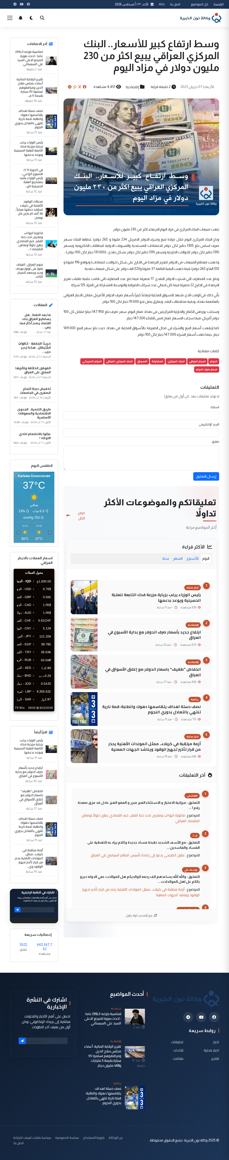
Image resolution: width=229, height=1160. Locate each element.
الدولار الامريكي (92, 361)
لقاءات (178, 1050)
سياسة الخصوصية (67, 1137)
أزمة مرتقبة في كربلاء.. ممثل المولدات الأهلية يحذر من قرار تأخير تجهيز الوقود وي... (29, 858)
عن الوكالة (116, 1137)
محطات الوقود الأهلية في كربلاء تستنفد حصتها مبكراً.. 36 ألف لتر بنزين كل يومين (29, 209)
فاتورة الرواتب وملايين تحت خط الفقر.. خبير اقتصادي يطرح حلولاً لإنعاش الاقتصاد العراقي (140, 818)
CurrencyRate (44, 714)
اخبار (216, 1042)
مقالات (178, 1058)
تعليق (215, 441)
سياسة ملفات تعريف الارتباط (32, 1137)
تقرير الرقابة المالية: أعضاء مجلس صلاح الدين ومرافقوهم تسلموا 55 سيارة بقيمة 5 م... (29, 87)
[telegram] (188, 1017)
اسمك (214, 407)
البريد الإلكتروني (209, 424)
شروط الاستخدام (93, 1137)
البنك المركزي (176, 361)
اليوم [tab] (205, 558)
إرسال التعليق (206, 476)
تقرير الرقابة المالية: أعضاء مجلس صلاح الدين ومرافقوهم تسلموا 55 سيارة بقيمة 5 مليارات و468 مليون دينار (102, 1056)
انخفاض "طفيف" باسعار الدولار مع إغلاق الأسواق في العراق (153, 671)
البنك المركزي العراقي (119, 361)
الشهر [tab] (177, 558)
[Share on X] (79, 87)
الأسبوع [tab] (192, 558)
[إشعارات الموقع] (20, 17)
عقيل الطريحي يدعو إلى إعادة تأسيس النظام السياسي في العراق (138, 855)
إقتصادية (132, 87)
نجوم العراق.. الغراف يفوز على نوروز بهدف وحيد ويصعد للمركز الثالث (29, 270)
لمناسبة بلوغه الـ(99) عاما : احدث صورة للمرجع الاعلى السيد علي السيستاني (29, 58)
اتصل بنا (175, 4)
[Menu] (9, 17)
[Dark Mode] (31, 17)
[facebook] (214, 1017)
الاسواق (142, 361)
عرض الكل (81, 515)
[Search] (42, 17)
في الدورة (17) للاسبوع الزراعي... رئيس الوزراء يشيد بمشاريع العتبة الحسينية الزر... (31, 178)
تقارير (215, 1058)
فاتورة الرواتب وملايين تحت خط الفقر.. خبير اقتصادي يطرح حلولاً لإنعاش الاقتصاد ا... (30, 241)
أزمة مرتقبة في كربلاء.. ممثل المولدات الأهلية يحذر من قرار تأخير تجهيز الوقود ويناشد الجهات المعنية (154, 746)
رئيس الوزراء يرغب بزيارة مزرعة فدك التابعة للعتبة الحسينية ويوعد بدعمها (156, 597)
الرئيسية (219, 4)
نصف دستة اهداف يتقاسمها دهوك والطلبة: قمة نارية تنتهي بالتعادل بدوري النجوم (151, 709)
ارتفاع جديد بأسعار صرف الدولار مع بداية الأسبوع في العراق (154, 634)
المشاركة (157, 361)
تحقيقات (177, 1042)
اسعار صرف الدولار (206, 369)
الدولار (213, 361)
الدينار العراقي (197, 361)
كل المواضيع (199, 4)
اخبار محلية (211, 1050)
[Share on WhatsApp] (74, 87)
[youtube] (201, 1017)
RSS (162, 4)
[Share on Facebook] (84, 87)
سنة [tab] (165, 558)
